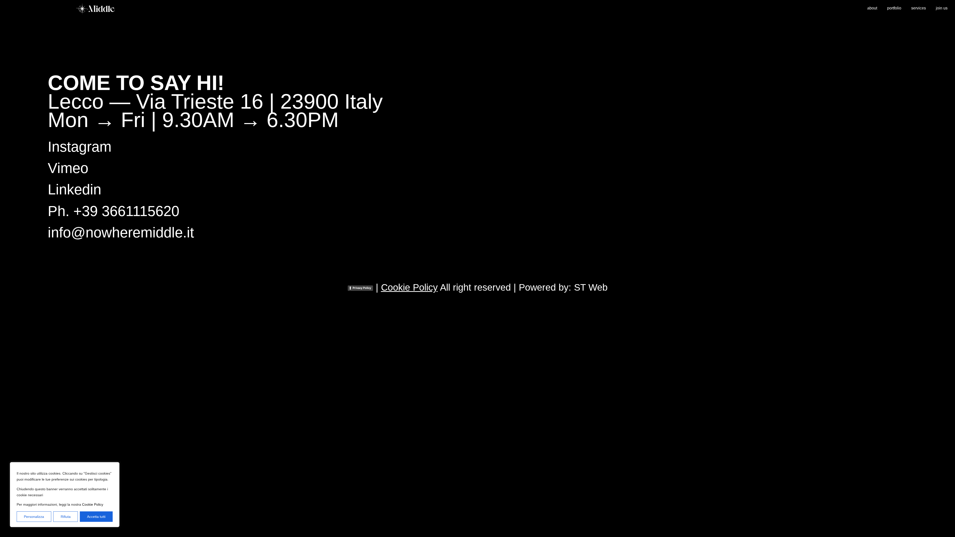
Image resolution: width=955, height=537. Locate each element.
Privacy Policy (362, 288)
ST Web (591, 287)
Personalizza (34, 517)
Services (918, 8)
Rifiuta (66, 517)
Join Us (942, 8)
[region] (64, 494)
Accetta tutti (96, 517)
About (872, 8)
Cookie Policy (92, 504)
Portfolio (894, 8)
